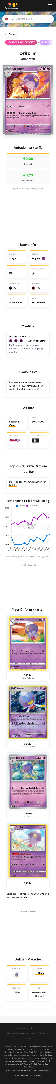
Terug (10, 34)
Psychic (36, 258)
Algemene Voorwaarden (17, 1033)
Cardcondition (21, 1075)
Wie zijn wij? (44, 1033)
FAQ (33, 1033)
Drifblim (13, 485)
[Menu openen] (50, 5)
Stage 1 (13, 258)
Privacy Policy (22, 1028)
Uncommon (15, 302)
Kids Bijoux (36, 1075)
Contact (28, 1038)
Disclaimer (35, 1028)
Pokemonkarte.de (42, 1070)
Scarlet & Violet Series (21, 42)
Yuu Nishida (38, 302)
